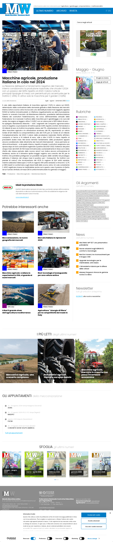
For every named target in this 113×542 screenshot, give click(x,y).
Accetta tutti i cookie (93, 515)
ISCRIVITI (79, 296)
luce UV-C (99, 200)
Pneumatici (100, 209)
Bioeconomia (83, 134)
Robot (89, 214)
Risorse (99, 117)
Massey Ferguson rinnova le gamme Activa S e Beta (93, 273)
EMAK (91, 196)
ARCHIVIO (61, 10)
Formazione (82, 117)
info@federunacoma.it (10, 506)
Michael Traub (88, 205)
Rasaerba (98, 212)
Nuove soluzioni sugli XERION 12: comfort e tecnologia (91, 249)
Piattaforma (92, 209)
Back (68, 101)
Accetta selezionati (94, 520)
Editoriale (100, 122)
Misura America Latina (101, 207)
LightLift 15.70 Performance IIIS (86, 200)
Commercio (82, 136)
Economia (85, 196)
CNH (78, 193)
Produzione (11, 174)
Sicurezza (82, 143)
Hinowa (106, 196)
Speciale (99, 160)
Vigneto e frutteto (102, 219)
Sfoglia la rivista (102, 78)
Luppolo (106, 200)
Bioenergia (82, 150)
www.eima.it (95, 501)
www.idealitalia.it (22, 197)
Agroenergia (101, 148)
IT (106, 10)
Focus (98, 165)
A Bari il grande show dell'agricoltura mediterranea (16, 311)
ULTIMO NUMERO (44, 10)
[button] (56, 479)
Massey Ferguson (91, 202)
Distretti (81, 155)
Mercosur (80, 205)
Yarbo (85, 221)
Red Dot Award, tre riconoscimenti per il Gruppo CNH (94, 255)
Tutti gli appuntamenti (14, 433)
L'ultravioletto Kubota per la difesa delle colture (93, 267)
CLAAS (106, 191)
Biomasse (99, 158)
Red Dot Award (81, 214)
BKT (94, 191)
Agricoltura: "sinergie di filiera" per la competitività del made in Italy (53, 312)
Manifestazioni (101, 150)
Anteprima (100, 129)
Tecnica (99, 153)
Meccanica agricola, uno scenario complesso (20, 376)
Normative (82, 141)
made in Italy (81, 202)
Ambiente (81, 153)
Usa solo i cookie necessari (93, 526)
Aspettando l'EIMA (103, 146)
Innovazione (100, 126)
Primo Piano (82, 169)
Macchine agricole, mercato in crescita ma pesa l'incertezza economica (94, 373)
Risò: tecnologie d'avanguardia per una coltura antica (52, 274)
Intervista (100, 119)
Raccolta (91, 212)
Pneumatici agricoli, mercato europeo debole (57, 376)
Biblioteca (82, 119)
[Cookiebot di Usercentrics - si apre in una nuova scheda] (11, 538)
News (80, 162)
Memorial (81, 122)
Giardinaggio (83, 167)
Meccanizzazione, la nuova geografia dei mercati (15, 239)
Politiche (81, 148)
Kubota (96, 198)
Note (80, 165)
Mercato (99, 167)
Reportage (82, 160)
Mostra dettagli (92, 538)
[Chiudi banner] (110, 513)
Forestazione (98, 196)
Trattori (79, 216)
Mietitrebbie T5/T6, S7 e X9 (85, 207)
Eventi (98, 162)
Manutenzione (83, 146)
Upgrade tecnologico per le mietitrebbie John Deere (90, 261)
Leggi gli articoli (102, 82)
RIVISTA (73, 10)
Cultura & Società (103, 143)
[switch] (49, 538)
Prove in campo (82, 212)
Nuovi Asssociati (102, 136)
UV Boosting (92, 219)
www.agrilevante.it (92, 503)
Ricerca (99, 155)
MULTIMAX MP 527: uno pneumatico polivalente (93, 244)
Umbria (103, 216)
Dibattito (99, 141)
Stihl (94, 214)
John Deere (89, 198)
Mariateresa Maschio (39, 174)
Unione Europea (82, 219)
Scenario (99, 131)
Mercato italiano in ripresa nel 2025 (52, 239)
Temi (79, 138)
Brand (80, 126)
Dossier (81, 129)
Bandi (80, 131)
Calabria (99, 191)
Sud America (101, 214)
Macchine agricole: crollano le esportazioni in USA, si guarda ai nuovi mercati (17, 275)
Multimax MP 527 (82, 209)
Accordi (79, 191)
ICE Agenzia (80, 198)
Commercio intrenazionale (98, 193)
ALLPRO (85, 191)
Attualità (100, 169)
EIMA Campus (101, 124)
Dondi (78, 196)
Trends (98, 134)
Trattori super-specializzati (91, 216)
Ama (90, 191)
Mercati (81, 158)
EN (109, 10)
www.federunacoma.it (46, 507)
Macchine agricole (23, 174)
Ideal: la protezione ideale (29, 185)
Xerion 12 (79, 221)
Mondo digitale (84, 124)
